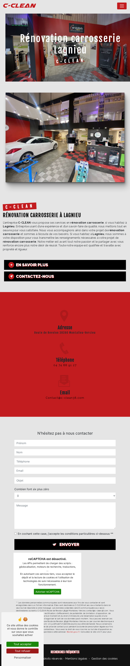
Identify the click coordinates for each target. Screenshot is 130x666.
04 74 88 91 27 (65, 365)
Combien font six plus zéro (31, 489)
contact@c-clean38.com (65, 397)
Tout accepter (22, 644)
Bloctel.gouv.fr (73, 632)
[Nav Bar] (122, 6)
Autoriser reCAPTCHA (47, 591)
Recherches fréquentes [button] (65, 652)
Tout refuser (22, 651)
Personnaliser (22, 657)
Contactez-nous (35, 276)
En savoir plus (32, 264)
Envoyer (69, 544)
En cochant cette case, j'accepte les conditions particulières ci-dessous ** (65, 533)
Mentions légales (76, 658)
